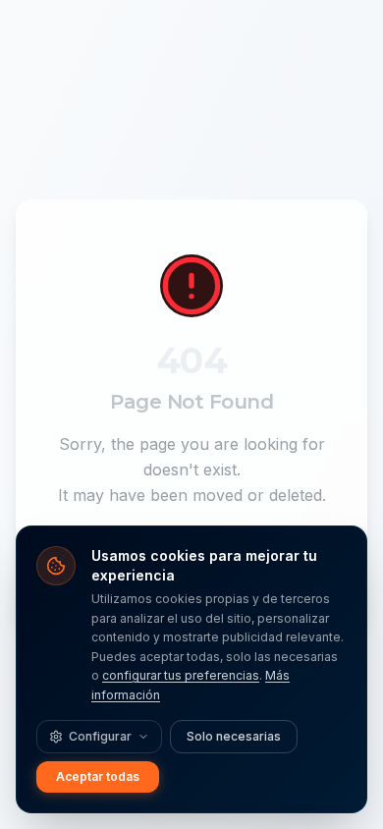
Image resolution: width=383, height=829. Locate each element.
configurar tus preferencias (180, 675)
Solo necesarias (234, 736)
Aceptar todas (97, 776)
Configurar (100, 736)
